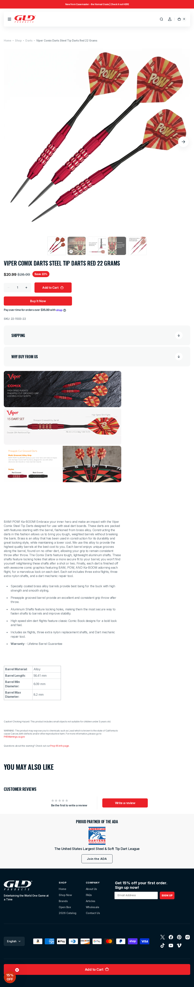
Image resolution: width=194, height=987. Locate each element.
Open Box (65, 907)
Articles (90, 901)
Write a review (125, 803)
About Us (91, 889)
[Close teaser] (17, 970)
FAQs (89, 895)
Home (7, 40)
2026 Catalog (67, 913)
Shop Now (65, 895)
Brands (63, 901)
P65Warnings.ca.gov (14, 736)
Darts (28, 40)
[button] (9, 19)
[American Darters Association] (97, 836)
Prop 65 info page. (59, 745)
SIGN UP (167, 895)
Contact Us (93, 913)
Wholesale (92, 907)
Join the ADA (97, 859)
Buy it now (38, 301)
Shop (18, 40)
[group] (97, 4)
